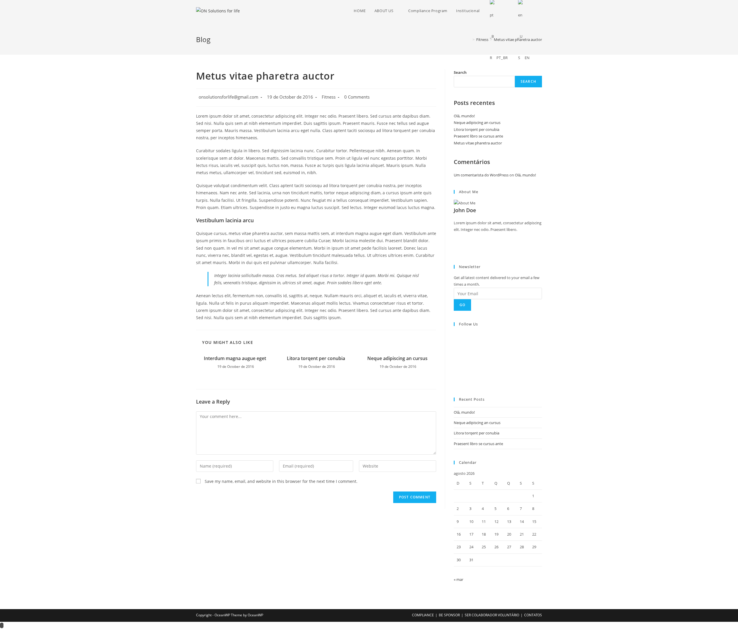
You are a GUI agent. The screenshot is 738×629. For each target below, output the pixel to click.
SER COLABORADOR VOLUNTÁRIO (492, 615)
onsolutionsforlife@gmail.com (228, 97)
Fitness (329, 97)
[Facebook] (455, 236)
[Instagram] (455, 243)
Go (462, 304)
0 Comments (357, 97)
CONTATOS (533, 615)
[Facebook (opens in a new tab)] (540, 11)
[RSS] (455, 382)
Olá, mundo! (464, 115)
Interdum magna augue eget (235, 358)
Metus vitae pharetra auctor (478, 143)
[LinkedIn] (455, 355)
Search (460, 72)
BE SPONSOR (449, 615)
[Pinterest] (455, 362)
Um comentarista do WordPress (481, 175)
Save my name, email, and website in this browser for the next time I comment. (281, 481)
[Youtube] (455, 375)
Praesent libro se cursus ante (478, 136)
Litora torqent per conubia (316, 358)
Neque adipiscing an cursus (397, 358)
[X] (455, 249)
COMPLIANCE (423, 615)
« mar (458, 579)
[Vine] (455, 368)
